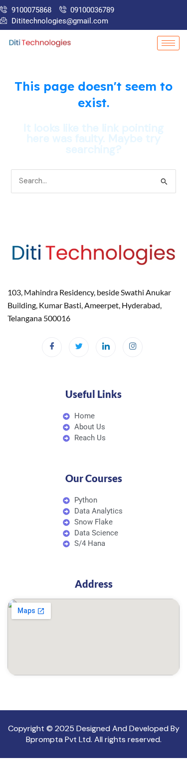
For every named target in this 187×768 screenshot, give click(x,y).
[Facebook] (52, 347)
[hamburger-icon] (168, 43)
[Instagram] (133, 347)
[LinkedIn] (106, 347)
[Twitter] (79, 347)
